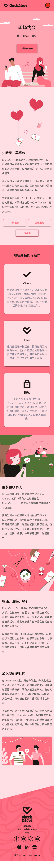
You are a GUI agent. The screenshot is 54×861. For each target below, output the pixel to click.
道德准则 (39, 222)
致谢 (27, 832)
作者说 (27, 233)
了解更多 (14, 222)
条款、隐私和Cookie (27, 829)
